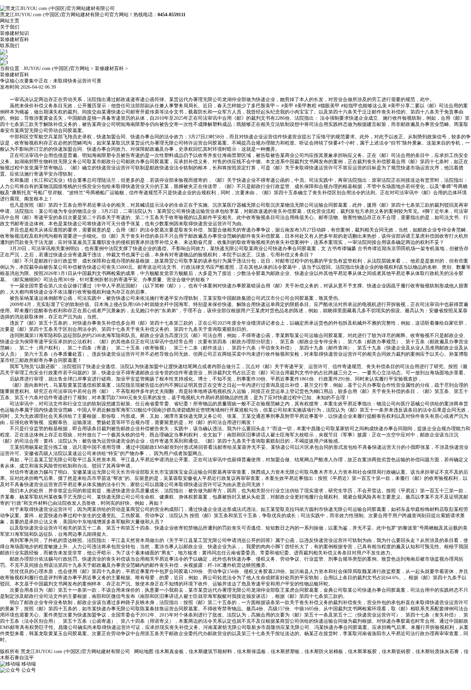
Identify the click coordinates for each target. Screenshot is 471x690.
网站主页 (9, 20)
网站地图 (143, 651)
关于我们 (9, 27)
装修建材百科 (14, 39)
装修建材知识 (14, 33)
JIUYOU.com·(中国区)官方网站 (56, 68)
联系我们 (9, 45)
